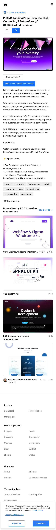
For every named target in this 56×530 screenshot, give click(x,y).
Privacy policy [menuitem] (10, 501)
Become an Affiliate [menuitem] (38, 478)
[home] (5, 5)
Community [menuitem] (34, 437)
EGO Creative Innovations (16, 336)
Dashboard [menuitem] (9, 411)
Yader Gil (12, 382)
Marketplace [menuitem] (9, 417)
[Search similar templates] (16, 30)
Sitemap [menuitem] (33, 472)
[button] (7, 30)
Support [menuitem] (8, 431)
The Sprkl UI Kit (10, 294)
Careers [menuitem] (8, 478)
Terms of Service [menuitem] (12, 495)
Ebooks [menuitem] (7, 455)
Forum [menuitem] (32, 431)
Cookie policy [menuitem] (35, 495)
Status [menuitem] (32, 455)
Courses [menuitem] (8, 443)
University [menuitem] (8, 437)
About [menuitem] (7, 472)
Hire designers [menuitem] (35, 411)
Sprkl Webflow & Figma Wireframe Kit (20, 252)
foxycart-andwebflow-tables (22, 379)
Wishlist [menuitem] (32, 449)
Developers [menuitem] (34, 443)
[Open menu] (52, 4)
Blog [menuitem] (6, 449)
